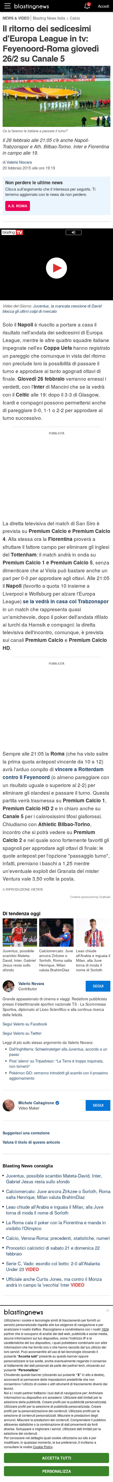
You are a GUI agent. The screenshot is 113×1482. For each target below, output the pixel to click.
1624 (105, 1329)
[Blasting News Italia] (31, 6)
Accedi (103, 6)
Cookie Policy (42, 1446)
